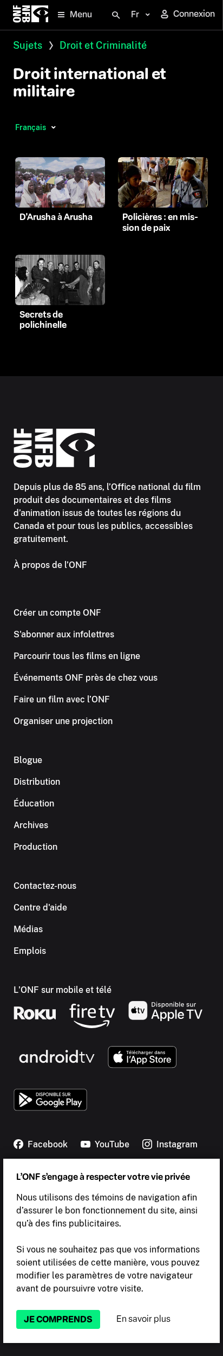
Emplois (30, 951)
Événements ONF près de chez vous (86, 678)
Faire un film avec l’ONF (62, 699)
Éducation (34, 803)
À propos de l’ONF (50, 565)
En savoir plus (143, 1319)
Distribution (37, 782)
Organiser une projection (63, 721)
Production (35, 847)
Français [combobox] (30, 127)
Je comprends (58, 1319)
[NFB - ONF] (30, 14)
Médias (28, 929)
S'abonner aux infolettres (64, 634)
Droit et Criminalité (103, 45)
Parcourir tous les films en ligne (77, 656)
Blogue (28, 760)
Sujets (27, 45)
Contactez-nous (45, 886)
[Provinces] (53, 127)
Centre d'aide (40, 907)
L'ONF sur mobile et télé (63, 990)
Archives (31, 825)
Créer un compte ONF (57, 613)
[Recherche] (115, 15)
